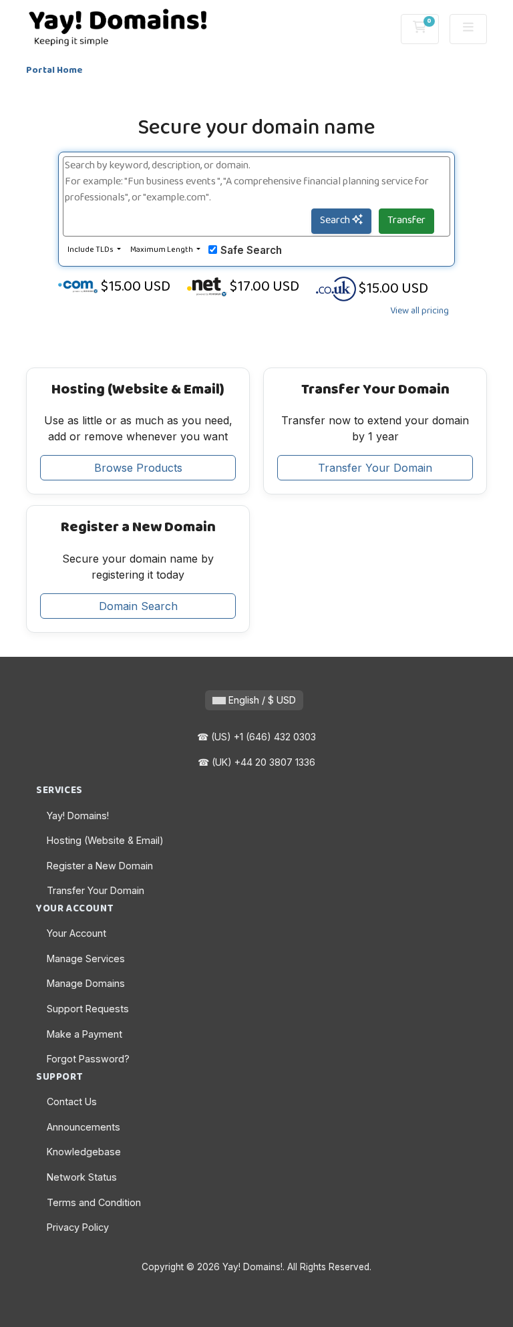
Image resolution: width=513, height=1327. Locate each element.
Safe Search (251, 250)
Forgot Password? (88, 1058)
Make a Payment (84, 1034)
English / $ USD (261, 700)
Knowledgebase (84, 1151)
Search (336, 221)
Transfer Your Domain (375, 467)
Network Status (82, 1177)
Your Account (76, 933)
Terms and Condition (94, 1202)
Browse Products (138, 467)
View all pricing (419, 311)
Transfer (406, 221)
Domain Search (138, 606)
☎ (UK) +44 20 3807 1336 (256, 762)
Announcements (83, 1127)
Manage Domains (86, 983)
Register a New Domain (100, 865)
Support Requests (88, 1008)
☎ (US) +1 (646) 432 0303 (256, 736)
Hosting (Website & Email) (105, 840)
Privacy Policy (78, 1227)
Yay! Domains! (78, 815)
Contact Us (72, 1101)
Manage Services (86, 958)
